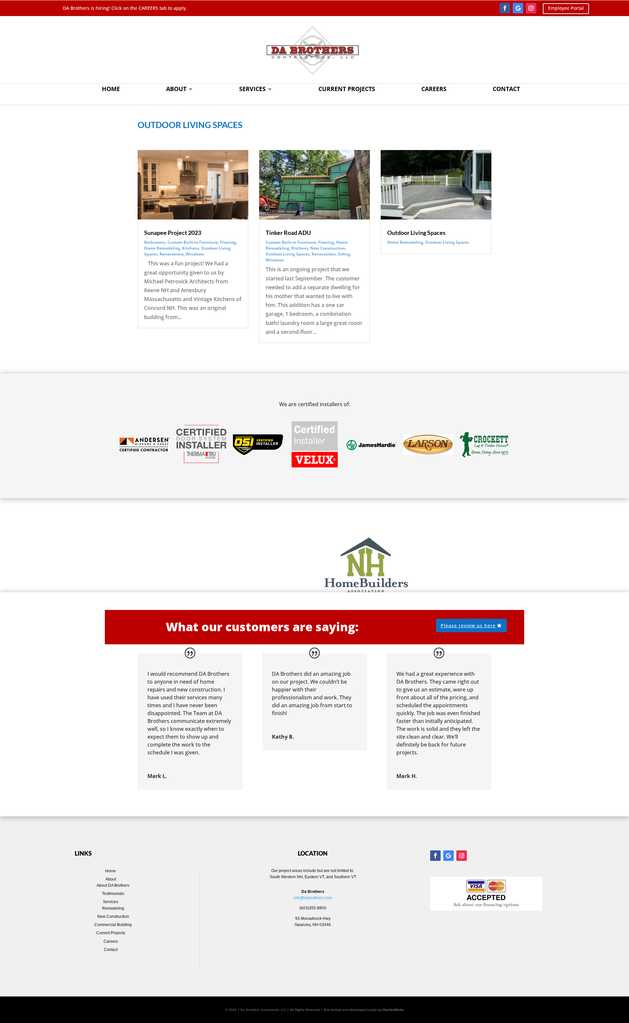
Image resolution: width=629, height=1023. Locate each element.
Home (111, 89)
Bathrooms (154, 242)
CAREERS (149, 8)
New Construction (327, 248)
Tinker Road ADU (288, 232)
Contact (506, 89)
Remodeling (113, 908)
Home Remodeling (162, 248)
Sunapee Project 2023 (172, 232)
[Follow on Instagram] (531, 8)
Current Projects (346, 89)
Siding (344, 254)
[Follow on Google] (518, 8)
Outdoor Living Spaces (288, 254)
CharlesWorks (393, 1009)
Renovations (172, 254)
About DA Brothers (113, 885)
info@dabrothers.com (313, 898)
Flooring (228, 242)
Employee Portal (566, 8)
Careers (434, 89)
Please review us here (468, 625)
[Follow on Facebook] (505, 8)
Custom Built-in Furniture (192, 242)
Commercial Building (113, 924)
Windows (195, 254)
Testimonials (113, 893)
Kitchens (190, 248)
